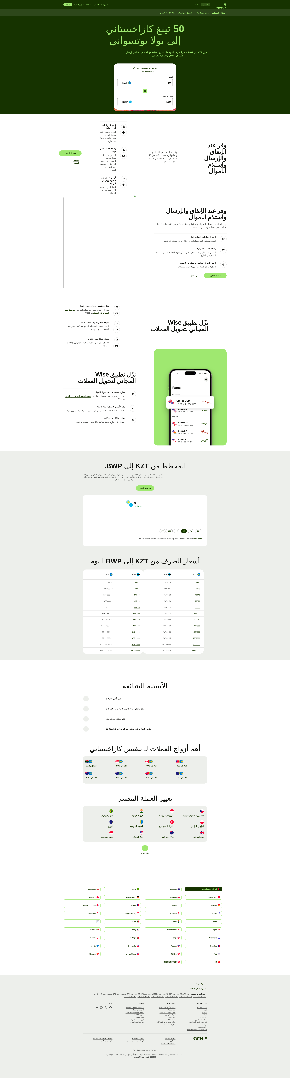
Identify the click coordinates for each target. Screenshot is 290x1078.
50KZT (197, 607)
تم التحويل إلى (168, 96)
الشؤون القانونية (170, 1038)
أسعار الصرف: (201, 984)
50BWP (137, 607)
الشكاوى (172, 1041)
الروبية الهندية (137, 815)
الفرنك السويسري (166, 826)
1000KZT (196, 632)
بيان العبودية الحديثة (106, 1041)
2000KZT (196, 638)
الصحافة (204, 1012)
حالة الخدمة (203, 1017)
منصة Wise (171, 1020)
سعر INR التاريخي (100, 994)
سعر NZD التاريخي (199, 996)
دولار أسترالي (168, 837)
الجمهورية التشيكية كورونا (193, 815)
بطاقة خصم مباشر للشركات (166, 1022)
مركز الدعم (203, 1024)
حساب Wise (171, 1010)
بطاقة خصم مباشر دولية (167, 1012)
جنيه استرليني (198, 837)
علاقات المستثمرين (201, 1020)
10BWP (137, 595)
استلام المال (171, 1017)
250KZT (197, 620)
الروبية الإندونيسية (166, 815)
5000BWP (136, 644)
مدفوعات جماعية (169, 1024)
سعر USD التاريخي (157, 996)
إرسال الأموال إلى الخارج (167, 1007)
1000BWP (136, 632)
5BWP (137, 589)
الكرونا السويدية (136, 826)
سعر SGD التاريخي (171, 996)
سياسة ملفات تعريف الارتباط (102, 1038)
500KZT (197, 626)
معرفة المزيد (77, 161)
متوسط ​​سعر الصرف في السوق (78, 396)
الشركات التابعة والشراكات (198, 1022)
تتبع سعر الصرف (145, 488)
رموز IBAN (140, 1017)
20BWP (137, 601)
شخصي (205, 5)
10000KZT (196, 650)
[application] (104, 518)
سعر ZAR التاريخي (185, 996)
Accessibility (202, 1027)
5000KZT (196, 644)
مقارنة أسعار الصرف (137, 1022)
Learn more (197, 539)
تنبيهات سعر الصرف (137, 1020)
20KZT (197, 601)
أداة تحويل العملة (138, 1010)
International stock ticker (135, 1012)
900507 (153, 1057)
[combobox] (125, 83)
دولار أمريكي (138, 837)
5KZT (198, 589)
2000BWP (136, 638)
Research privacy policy (135, 1007)
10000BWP (135, 650)
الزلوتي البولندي (197, 826)
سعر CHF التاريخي (144, 996)
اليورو (110, 826)
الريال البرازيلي (106, 815)
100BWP (136, 613)
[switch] (145, 91)
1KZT (198, 583)
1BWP (137, 583)
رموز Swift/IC (139, 1015)
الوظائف (204, 1015)
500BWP (136, 626)
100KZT (197, 613)
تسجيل (67, 5)
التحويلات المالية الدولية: (198, 989)
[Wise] (220, 4)
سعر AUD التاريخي (183, 994)
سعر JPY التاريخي (127, 994)
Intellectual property (168, 1043)
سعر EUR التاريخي (141, 994)
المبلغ (171, 77)
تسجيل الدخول (79, 5)
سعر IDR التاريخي (130, 996)
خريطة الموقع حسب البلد (135, 1041)
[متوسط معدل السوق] (134, 68)
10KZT (197, 595)
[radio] (198, 531)
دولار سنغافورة (107, 837)
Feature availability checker (197, 1029)
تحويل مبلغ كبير (170, 1015)
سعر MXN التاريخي (154, 994)
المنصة (195, 5)
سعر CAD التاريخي (113, 994)
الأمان (205, 1010)
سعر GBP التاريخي (169, 994)
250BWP (136, 620)
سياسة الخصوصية (138, 1038)
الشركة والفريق (202, 1007)
